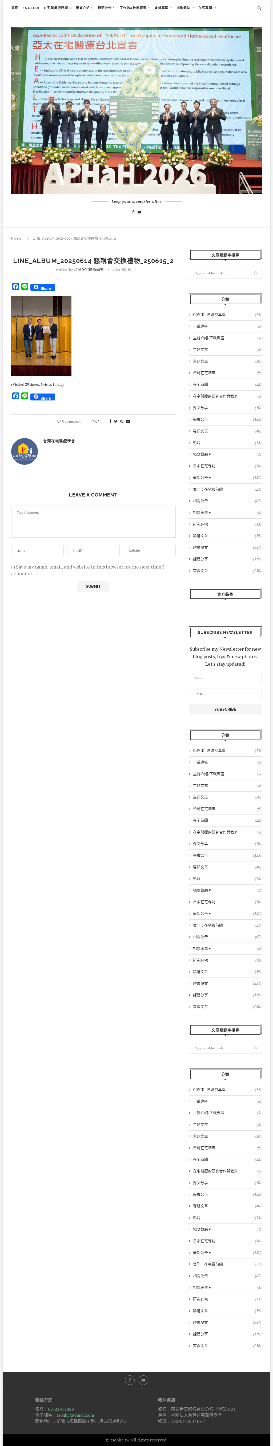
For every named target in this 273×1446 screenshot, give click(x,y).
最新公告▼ (227, 477)
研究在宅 (227, 524)
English (30, 8)
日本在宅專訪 (227, 465)
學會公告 (227, 419)
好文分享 (227, 407)
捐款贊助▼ (227, 454)
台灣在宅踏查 (227, 372)
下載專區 (227, 326)
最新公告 (105, 8)
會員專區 (161, 8)
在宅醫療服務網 (56, 8)
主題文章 (227, 349)
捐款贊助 (183, 8)
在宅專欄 (205, 8)
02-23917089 (61, 1409)
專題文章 (227, 431)
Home (16, 238)
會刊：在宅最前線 (227, 489)
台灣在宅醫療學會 (89, 269)
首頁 (14, 8)
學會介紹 (83, 8)
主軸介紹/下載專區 (227, 337)
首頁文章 (227, 570)
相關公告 (227, 500)
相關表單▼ (227, 512)
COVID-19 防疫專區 (227, 314)
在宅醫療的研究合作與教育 (227, 396)
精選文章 (227, 535)
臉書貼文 (227, 547)
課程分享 (227, 558)
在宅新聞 (227, 384)
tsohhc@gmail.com (75, 1415)
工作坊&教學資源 (133, 8)
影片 (227, 442)
